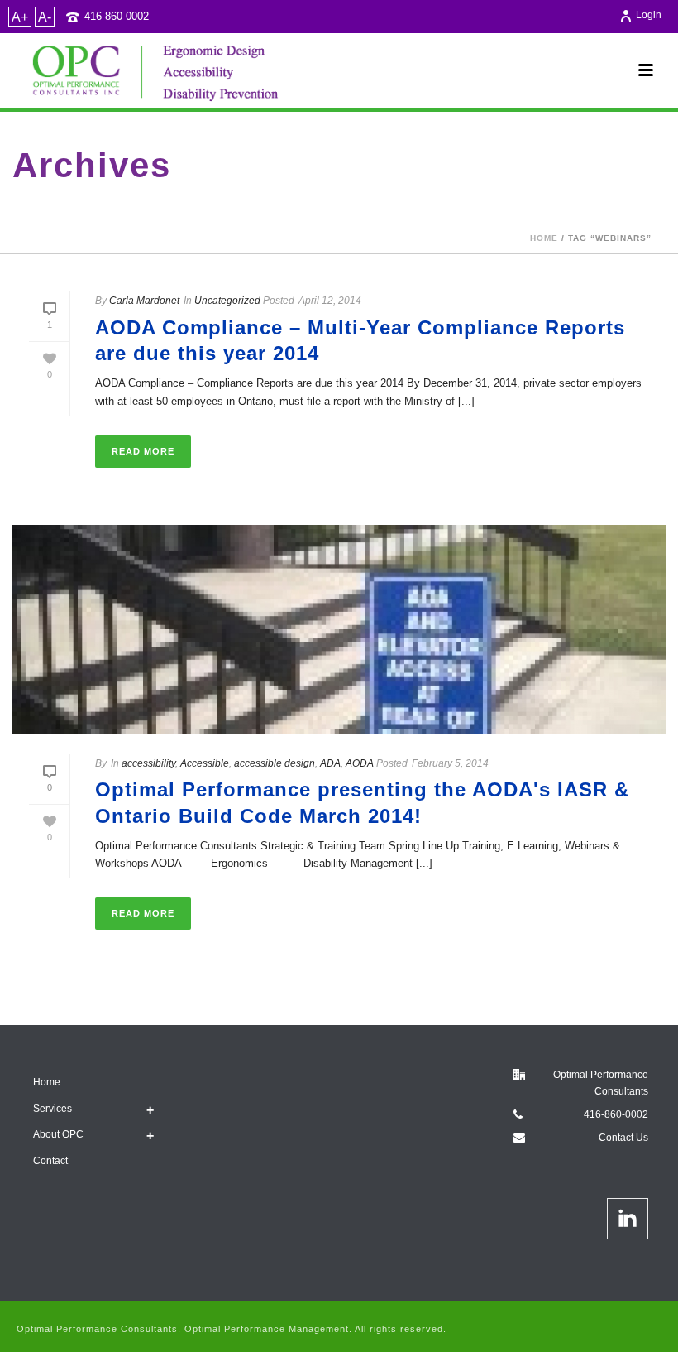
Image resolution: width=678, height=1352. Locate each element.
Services (52, 1108)
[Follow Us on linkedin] (627, 1218)
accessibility (148, 763)
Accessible (204, 763)
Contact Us (623, 1137)
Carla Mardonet (144, 300)
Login (648, 15)
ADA (330, 763)
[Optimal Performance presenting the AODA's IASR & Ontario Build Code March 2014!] (339, 629)
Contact (50, 1161)
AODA (360, 763)
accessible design (274, 763)
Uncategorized (227, 300)
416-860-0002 (116, 16)
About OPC (58, 1134)
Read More (143, 451)
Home (544, 238)
